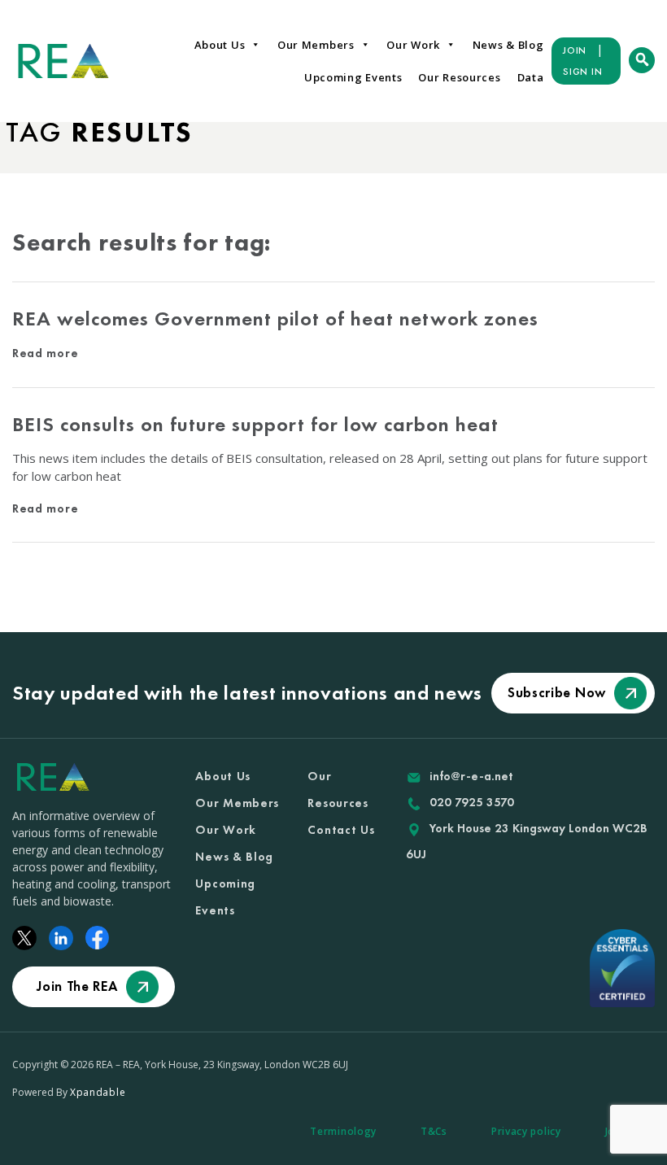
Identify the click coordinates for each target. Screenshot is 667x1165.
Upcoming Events (353, 77)
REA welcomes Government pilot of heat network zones (275, 318)
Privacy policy (526, 1131)
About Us (220, 44)
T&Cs (434, 1131)
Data (530, 77)
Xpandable (97, 1092)
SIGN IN (582, 71)
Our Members (316, 44)
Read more (45, 353)
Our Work (413, 44)
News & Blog (508, 44)
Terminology (343, 1131)
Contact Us (340, 830)
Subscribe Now (557, 692)
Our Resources (459, 77)
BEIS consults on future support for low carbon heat (255, 424)
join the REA (77, 986)
